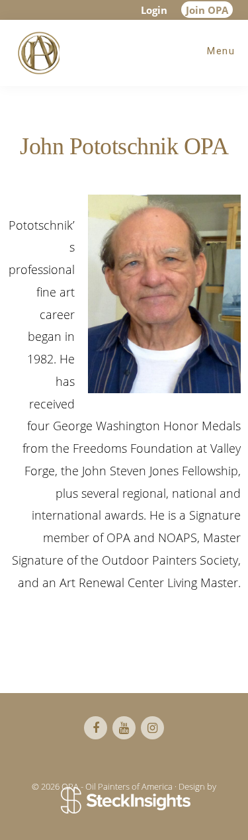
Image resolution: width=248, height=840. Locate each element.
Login (154, 10)
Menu (221, 51)
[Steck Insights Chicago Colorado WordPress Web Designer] (124, 802)
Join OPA (207, 10)
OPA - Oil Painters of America (36, 53)
